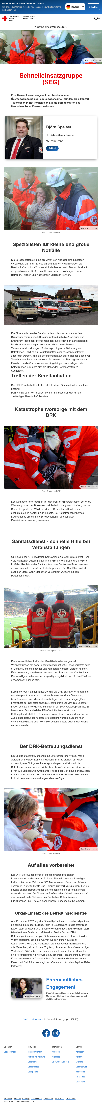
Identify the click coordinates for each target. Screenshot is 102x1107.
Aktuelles (56, 1056)
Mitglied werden (35, 1051)
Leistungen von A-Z (60, 1061)
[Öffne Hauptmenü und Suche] (97, 19)
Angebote (56, 1051)
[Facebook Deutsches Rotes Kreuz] (46, 1033)
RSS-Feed (80, 1076)
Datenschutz (81, 1066)
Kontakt (79, 1056)
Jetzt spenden (10, 1051)
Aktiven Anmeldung (36, 1056)
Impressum (80, 1071)
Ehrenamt (32, 1061)
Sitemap (79, 1061)
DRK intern (80, 1081)
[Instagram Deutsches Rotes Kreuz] (56, 1033)
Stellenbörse (33, 1066)
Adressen (80, 1051)
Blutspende (33, 1071)
